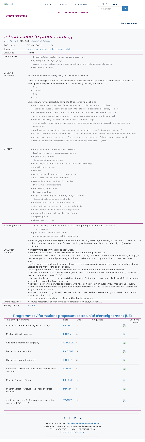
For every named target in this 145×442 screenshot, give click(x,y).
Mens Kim (33, 49)
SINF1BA (67, 360)
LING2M (67, 334)
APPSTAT (68, 368)
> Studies (48, 4)
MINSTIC (67, 325)
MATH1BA (68, 351)
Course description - (72, 12)
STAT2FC (67, 400)
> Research (63, 4)
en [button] (114, 4)
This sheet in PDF (128, 23)
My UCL (105, 4)
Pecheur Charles (47, 49)
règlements (78, 432)
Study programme (16, 15)
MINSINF (67, 380)
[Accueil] (8, 4)
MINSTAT (67, 389)
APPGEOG (68, 342)
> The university (80, 4)
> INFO (31, 305)
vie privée (66, 432)
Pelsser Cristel (63, 49)
